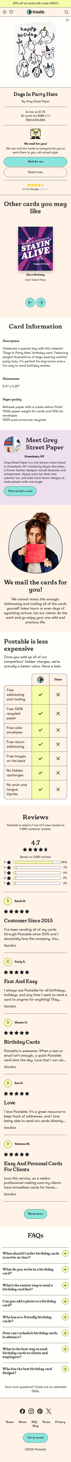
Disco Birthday (35, 275)
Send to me (35, 172)
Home (10, 1422)
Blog (35, 1426)
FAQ (34, 1422)
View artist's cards (20, 491)
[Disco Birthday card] (35, 249)
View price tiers (35, 119)
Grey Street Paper (37, 101)
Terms (46, 1422)
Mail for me (35, 161)
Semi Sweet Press (35, 280)
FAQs (35, 1391)
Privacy (60, 1422)
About (22, 1422)
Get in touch (35, 1437)
